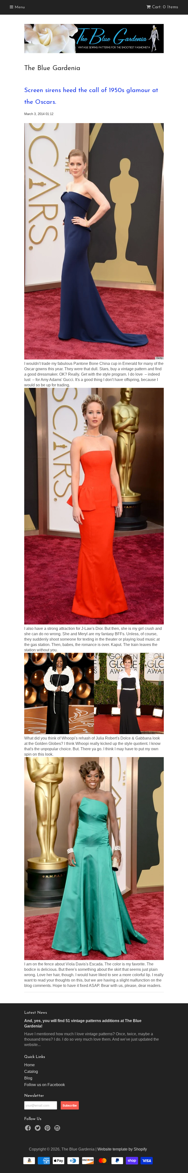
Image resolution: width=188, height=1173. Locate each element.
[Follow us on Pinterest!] (48, 1129)
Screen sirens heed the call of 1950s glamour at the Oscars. (91, 96)
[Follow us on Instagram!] (58, 1129)
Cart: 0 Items (165, 7)
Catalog (31, 1071)
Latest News (35, 1013)
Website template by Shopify (122, 1149)
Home (29, 1065)
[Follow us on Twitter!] (38, 1129)
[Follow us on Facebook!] (28, 1129)
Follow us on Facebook (44, 1085)
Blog (28, 1078)
